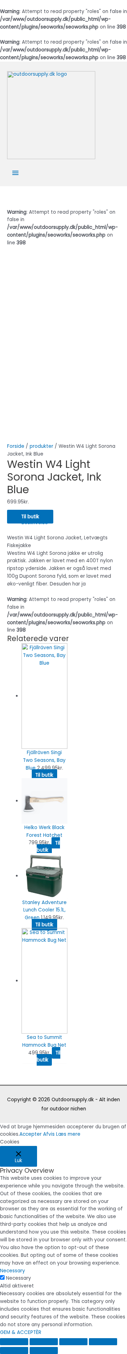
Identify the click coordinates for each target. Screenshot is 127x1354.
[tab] (71, 523)
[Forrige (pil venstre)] (14, 1350)
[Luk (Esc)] (14, 1341)
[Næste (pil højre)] (44, 1350)
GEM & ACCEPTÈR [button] (20, 1332)
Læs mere (68, 1134)
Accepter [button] (30, 1134)
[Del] (44, 1341)
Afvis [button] (49, 1134)
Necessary (18, 1278)
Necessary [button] (12, 1270)
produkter (41, 446)
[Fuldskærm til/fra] (73, 1341)
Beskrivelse (35, 522)
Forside (15, 446)
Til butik (30, 516)
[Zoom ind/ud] (103, 1341)
